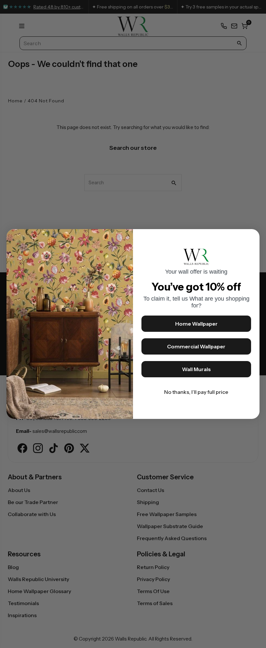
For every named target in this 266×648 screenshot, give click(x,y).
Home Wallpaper (196, 323)
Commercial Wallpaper (196, 346)
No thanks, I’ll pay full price (196, 392)
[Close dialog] (251, 237)
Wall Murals (196, 369)
